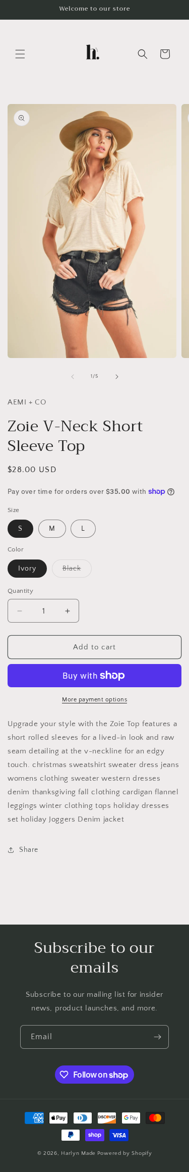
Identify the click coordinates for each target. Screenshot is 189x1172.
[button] (20, 54)
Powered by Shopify (124, 1153)
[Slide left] (72, 377)
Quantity (20, 590)
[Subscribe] (157, 1037)
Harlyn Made (78, 1153)
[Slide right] (117, 377)
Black (77, 571)
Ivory (27, 569)
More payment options (94, 699)
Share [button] (28, 850)
